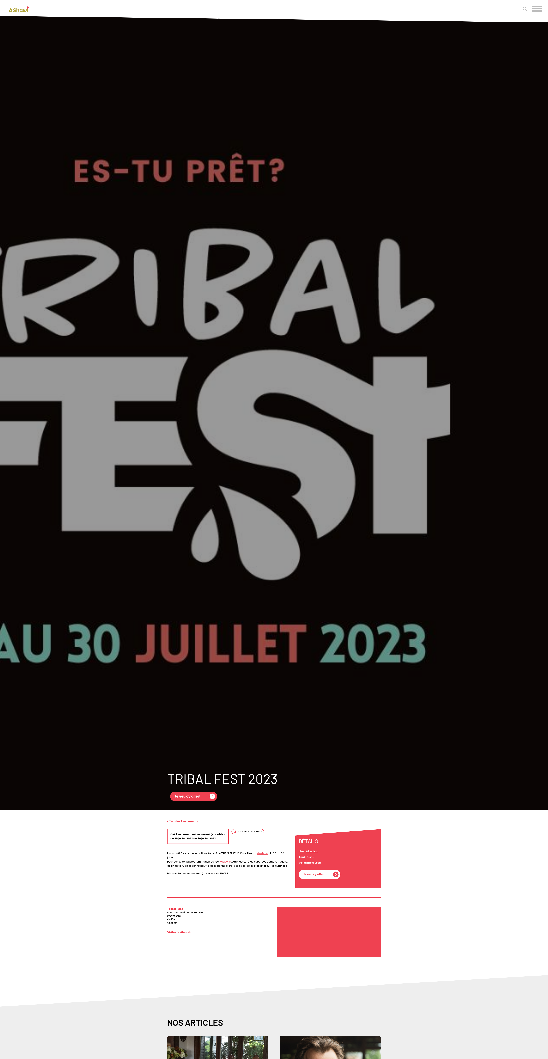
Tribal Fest (312, 851)
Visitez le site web (179, 932)
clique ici (225, 861)
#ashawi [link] (262, 853)
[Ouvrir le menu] (537, 9)
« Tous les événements (182, 821)
